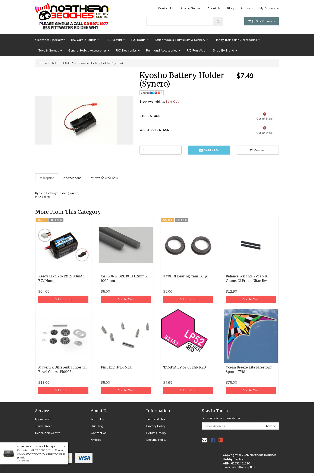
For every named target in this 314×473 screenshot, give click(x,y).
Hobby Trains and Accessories (236, 40)
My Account (268, 8)
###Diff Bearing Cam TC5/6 (185, 276)
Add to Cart (63, 299)
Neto (252, 467)
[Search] (218, 21)
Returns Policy (156, 433)
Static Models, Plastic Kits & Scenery (180, 40)
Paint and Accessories (162, 50)
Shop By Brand (224, 50)
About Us (213, 8)
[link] (213, 440)
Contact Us (166, 8)
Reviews (95, 178)
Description (46, 178)
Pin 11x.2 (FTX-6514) (116, 367)
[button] (258, 150)
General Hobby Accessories (87, 50)
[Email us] (204, 440)
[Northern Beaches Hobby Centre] (73, 15)
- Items (262, 21)
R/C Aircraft (114, 40)
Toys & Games (49, 50)
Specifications (71, 178)
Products (247, 8)
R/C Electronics (127, 50)
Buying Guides (191, 8)
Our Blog (97, 426)
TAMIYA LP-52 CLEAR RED (184, 367)
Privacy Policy (155, 426)
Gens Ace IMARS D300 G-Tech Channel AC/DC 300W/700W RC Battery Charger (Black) (41, 453)
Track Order (43, 426)
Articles (96, 440)
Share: (145, 92)
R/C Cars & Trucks (84, 40)
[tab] (46, 177)
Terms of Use (155, 419)
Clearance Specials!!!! (50, 40)
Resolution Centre (47, 433)
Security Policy (156, 440)
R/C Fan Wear (197, 50)
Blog (230, 8)
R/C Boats (138, 40)
